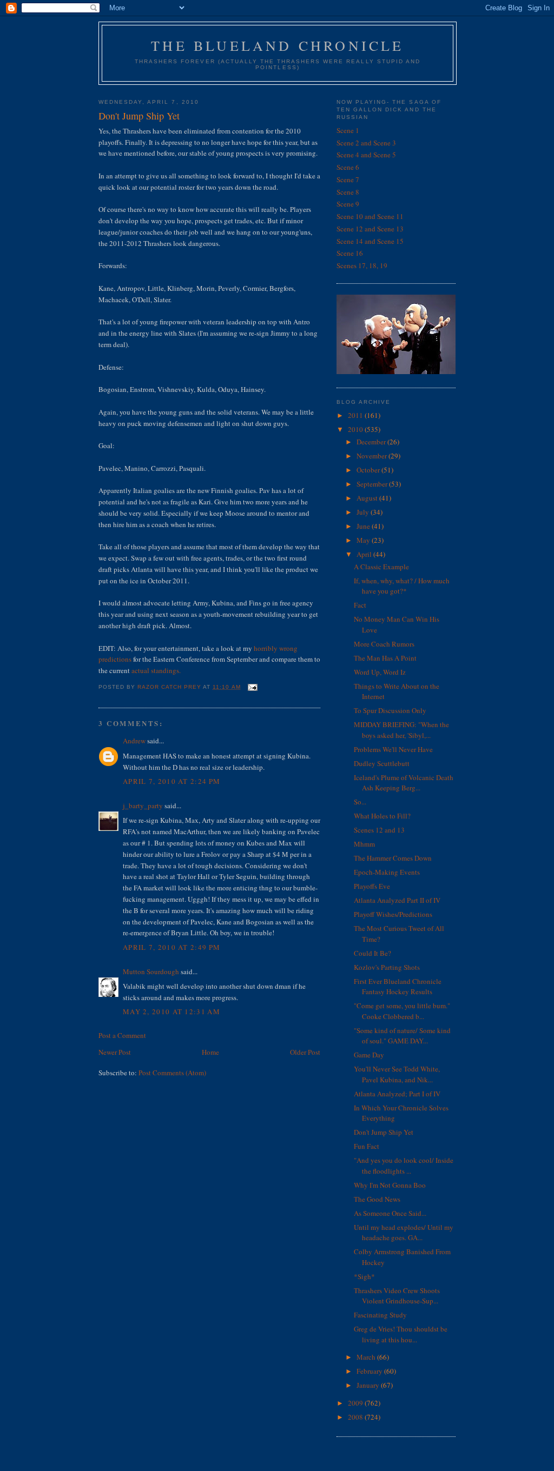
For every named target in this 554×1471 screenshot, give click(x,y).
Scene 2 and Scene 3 (366, 143)
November (372, 456)
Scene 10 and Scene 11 (370, 216)
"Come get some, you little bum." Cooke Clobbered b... (402, 1011)
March (367, 1357)
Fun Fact (366, 1146)
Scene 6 (348, 167)
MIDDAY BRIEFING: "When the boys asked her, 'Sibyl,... (401, 730)
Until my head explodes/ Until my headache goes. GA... (403, 1232)
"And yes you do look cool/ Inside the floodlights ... (403, 1165)
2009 (356, 1403)
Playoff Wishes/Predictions (393, 914)
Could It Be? (372, 953)
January (369, 1385)
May (364, 540)
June (364, 526)
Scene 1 (348, 130)
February (370, 1371)
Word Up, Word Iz (380, 672)
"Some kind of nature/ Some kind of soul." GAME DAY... (402, 1036)
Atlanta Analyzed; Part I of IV (397, 1094)
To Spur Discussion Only (390, 710)
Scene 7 (348, 179)
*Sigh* (364, 1276)
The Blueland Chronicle (277, 45)
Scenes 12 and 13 (379, 830)
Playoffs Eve (372, 886)
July (364, 512)
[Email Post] (252, 687)
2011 (356, 415)
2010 (356, 429)
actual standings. (156, 670)
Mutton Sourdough (151, 971)
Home (210, 1052)
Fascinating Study (380, 1315)
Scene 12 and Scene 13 (370, 229)
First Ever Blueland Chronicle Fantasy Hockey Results (397, 986)
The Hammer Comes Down (393, 858)
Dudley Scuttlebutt (382, 763)
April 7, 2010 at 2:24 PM (171, 781)
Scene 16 (350, 253)
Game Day (369, 1055)
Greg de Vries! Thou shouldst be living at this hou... (400, 1334)
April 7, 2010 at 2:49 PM (171, 947)
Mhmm (364, 844)
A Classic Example (381, 566)
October (369, 470)
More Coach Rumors (384, 644)
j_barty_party (143, 805)
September (373, 484)
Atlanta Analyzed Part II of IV (397, 900)
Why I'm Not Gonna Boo (390, 1185)
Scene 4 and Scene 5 (366, 154)
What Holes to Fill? (382, 816)
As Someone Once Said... (390, 1213)
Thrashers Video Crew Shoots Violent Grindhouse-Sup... (397, 1296)
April (365, 554)
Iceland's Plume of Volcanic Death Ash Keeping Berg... (403, 783)
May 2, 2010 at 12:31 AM (171, 1011)
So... (360, 802)
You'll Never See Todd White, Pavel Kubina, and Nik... (397, 1074)
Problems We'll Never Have (393, 749)
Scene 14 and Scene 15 (370, 241)
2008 (356, 1417)
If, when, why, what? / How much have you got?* (402, 586)
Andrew (134, 741)
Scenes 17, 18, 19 (362, 265)
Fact (360, 605)
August (368, 498)
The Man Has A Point (385, 658)
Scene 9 (348, 204)
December (372, 442)
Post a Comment (122, 1035)
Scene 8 (348, 192)
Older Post (305, 1052)
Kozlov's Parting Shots (387, 967)
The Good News (377, 1199)
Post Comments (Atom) (172, 1072)
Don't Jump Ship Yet (383, 1132)
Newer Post (114, 1052)
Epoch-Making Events (387, 872)
